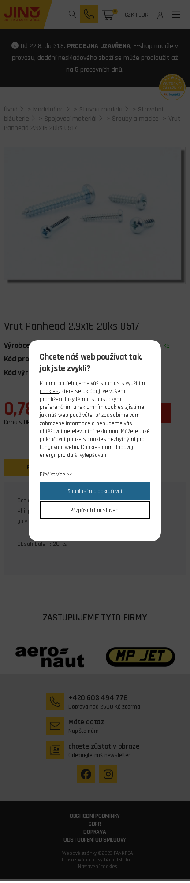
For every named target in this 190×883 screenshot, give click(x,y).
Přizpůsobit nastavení (94, 510)
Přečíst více (52, 474)
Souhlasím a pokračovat (95, 491)
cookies (49, 391)
